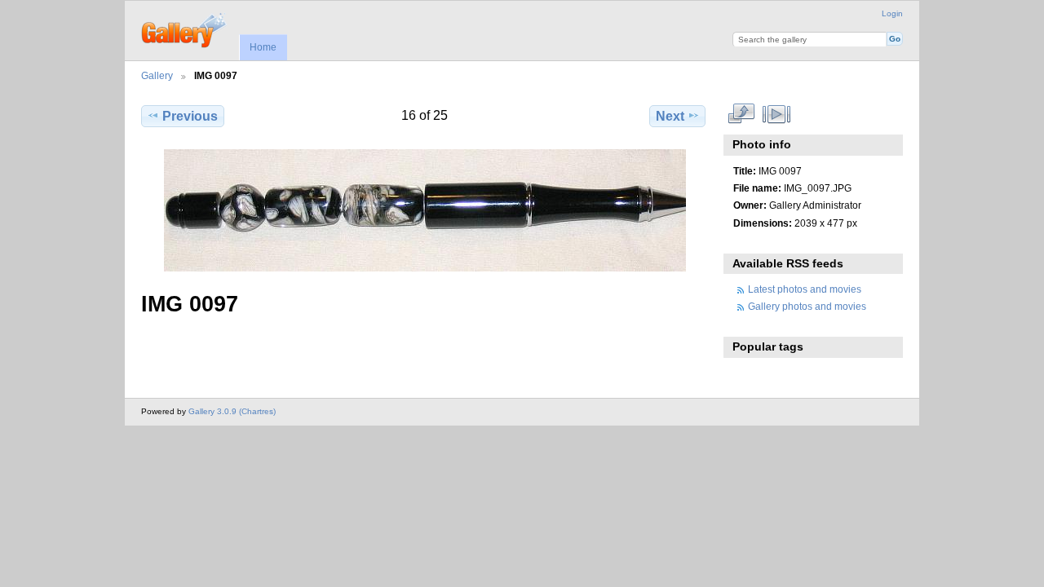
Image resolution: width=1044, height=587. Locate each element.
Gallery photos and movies (807, 306)
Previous (190, 116)
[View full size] (425, 210)
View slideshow (776, 114)
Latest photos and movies (804, 289)
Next (670, 116)
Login (892, 13)
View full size (741, 114)
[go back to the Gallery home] (184, 28)
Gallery (157, 75)
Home (263, 47)
